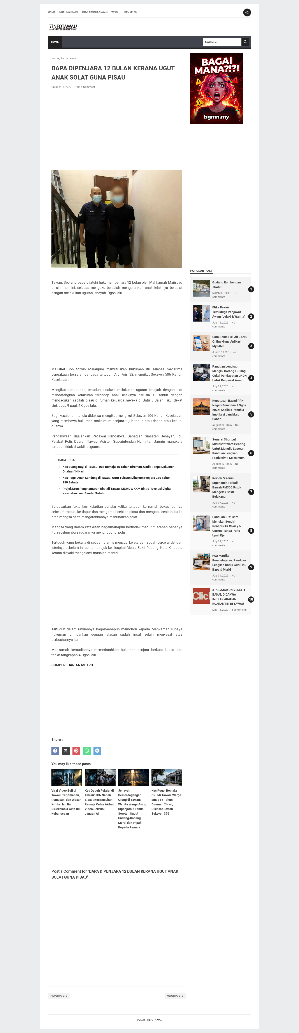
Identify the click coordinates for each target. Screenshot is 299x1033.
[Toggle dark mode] (247, 12)
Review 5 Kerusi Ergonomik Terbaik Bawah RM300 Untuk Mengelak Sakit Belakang (226, 487)
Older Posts (175, 995)
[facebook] (55, 751)
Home (51, 12)
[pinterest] (76, 751)
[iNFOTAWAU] (64, 27)
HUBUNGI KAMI (68, 12)
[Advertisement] (116, 124)
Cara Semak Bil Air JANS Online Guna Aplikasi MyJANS (229, 341)
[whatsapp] (87, 751)
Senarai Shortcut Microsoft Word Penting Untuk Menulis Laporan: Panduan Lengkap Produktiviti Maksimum (228, 449)
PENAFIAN (130, 12)
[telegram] (97, 751)
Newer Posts (59, 995)
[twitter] (66, 751)
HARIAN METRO (80, 665)
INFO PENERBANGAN (94, 12)
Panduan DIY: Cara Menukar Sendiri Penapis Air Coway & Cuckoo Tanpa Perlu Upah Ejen (226, 526)
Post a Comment (85, 86)
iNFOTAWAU (154, 1019)
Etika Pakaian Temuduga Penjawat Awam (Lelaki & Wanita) (228, 312)
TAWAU (115, 12)
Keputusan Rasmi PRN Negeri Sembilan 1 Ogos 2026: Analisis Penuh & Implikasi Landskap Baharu (229, 410)
